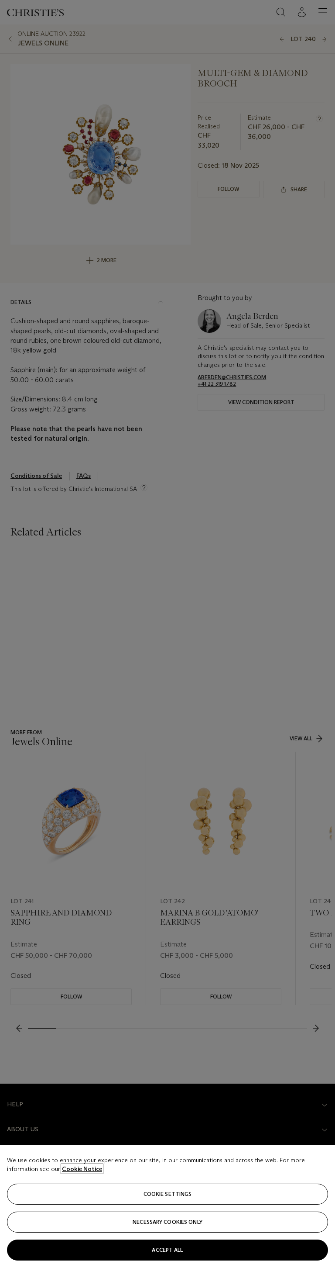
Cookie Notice (82, 1169)
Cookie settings (168, 1194)
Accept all (167, 1250)
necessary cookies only (167, 1222)
